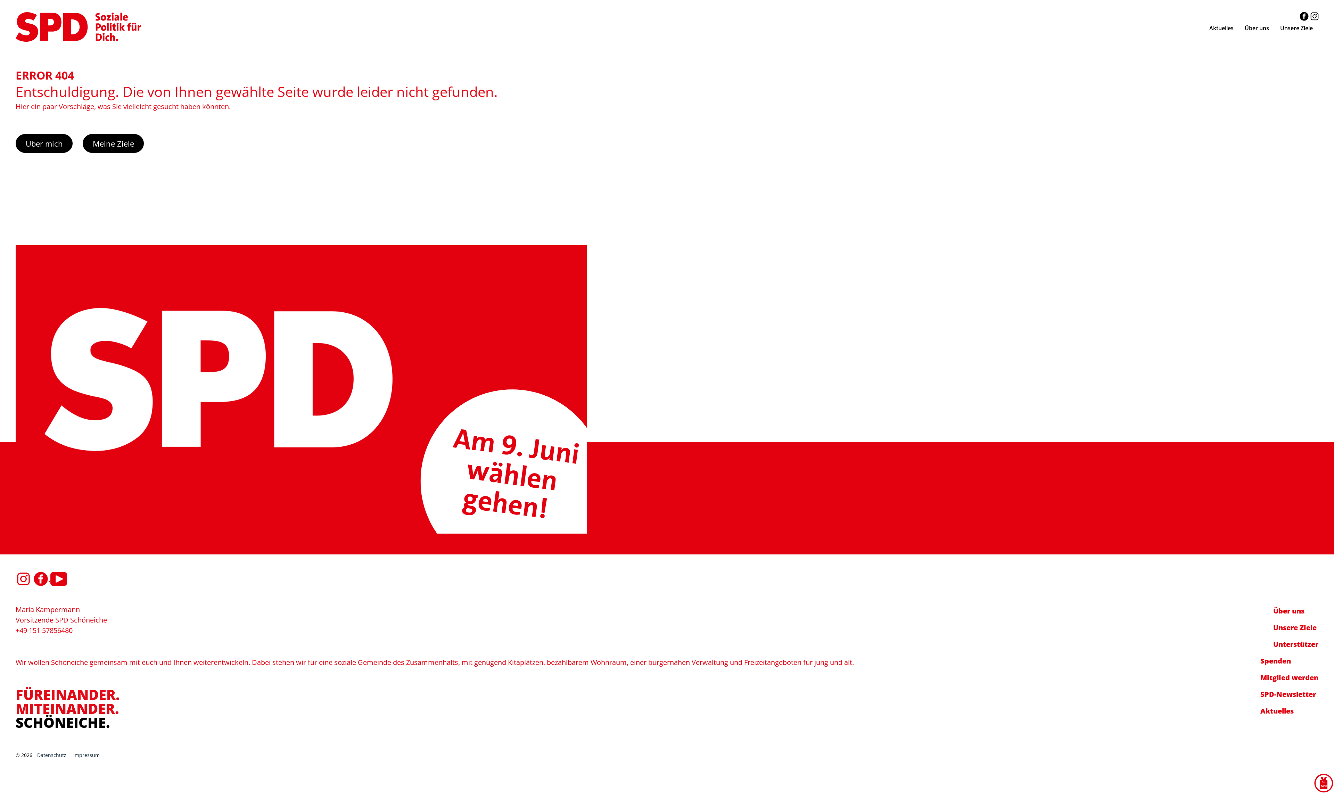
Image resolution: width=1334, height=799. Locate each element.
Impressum (86, 755)
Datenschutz (51, 755)
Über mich (44, 143)
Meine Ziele (113, 143)
